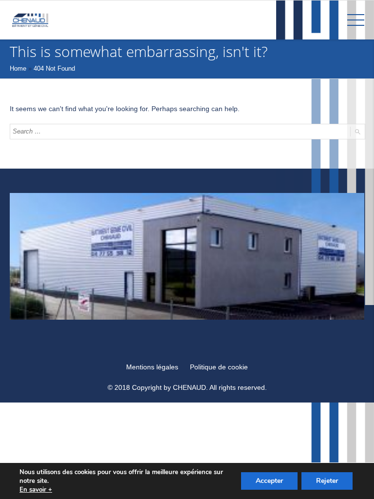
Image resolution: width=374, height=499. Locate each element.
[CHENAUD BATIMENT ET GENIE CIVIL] (30, 20)
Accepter (269, 480)
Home (18, 68)
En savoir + (35, 489)
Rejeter (327, 480)
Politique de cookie (219, 367)
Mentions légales (152, 367)
